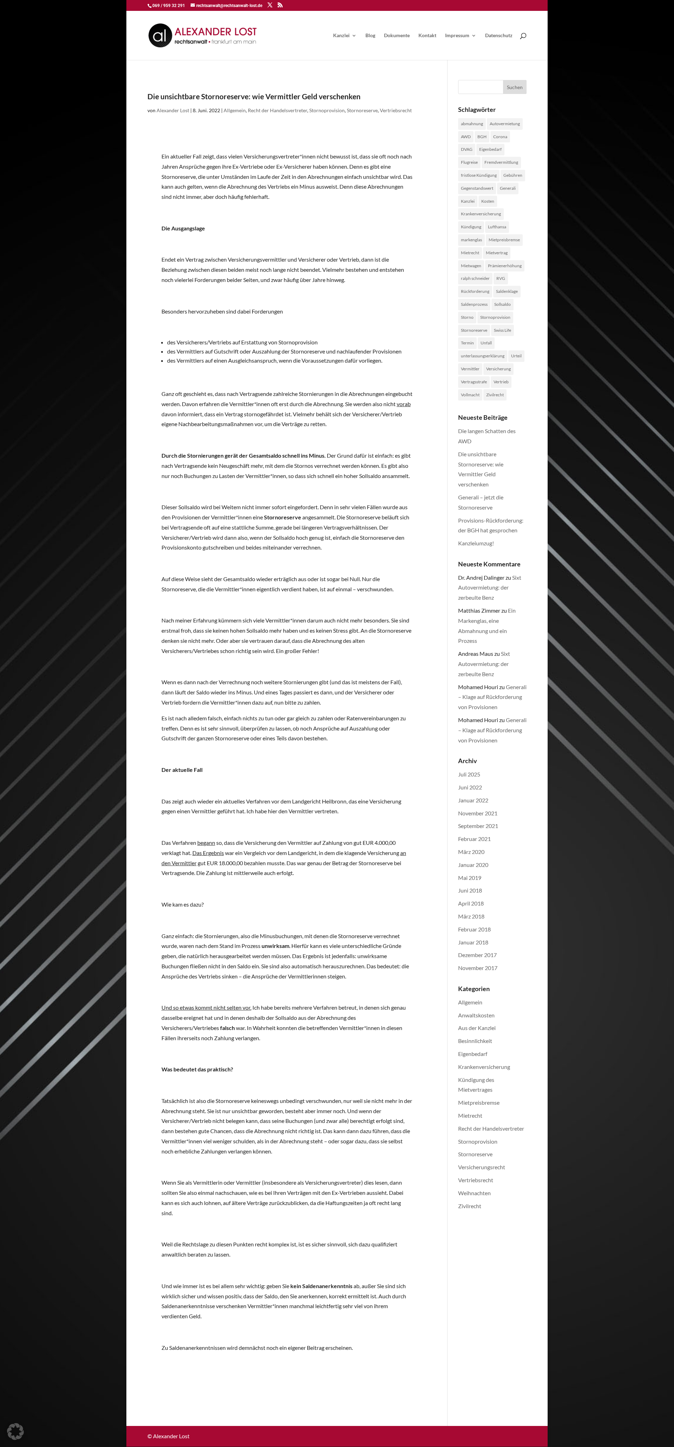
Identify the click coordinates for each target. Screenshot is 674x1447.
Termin (467, 342)
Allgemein (235, 110)
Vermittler (470, 368)
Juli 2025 (469, 774)
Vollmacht (470, 394)
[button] (15, 1431)
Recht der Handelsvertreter (277, 110)
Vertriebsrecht (396, 110)
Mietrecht (470, 252)
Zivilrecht (495, 394)
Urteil (516, 355)
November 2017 (477, 967)
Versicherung (498, 368)
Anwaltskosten (476, 1015)
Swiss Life (502, 330)
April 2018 (471, 903)
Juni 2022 (470, 787)
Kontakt (427, 35)
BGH (482, 136)
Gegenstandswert (477, 188)
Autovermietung (505, 123)
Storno (467, 317)
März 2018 (471, 916)
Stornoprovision (327, 110)
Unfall (486, 342)
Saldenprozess (474, 304)
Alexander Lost (173, 110)
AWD (466, 136)
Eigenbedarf (490, 149)
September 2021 (478, 825)
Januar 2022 (473, 800)
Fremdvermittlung (501, 162)
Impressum (457, 35)
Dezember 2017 (477, 954)
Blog (370, 35)
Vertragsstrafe (474, 381)
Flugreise (469, 162)
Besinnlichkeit (475, 1040)
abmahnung (472, 123)
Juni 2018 (470, 890)
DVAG (467, 149)
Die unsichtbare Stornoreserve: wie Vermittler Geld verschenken (254, 96)
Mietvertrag (497, 252)
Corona (500, 136)
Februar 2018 (474, 929)
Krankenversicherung (481, 213)
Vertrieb (501, 381)
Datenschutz (499, 35)
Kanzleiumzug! (476, 543)
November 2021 (477, 813)
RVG (500, 278)
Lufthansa (497, 226)
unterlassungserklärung (482, 355)
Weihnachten (474, 1193)
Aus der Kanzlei (477, 1027)
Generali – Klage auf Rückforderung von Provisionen (492, 697)
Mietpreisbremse (504, 239)
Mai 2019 (469, 877)
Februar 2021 (474, 838)
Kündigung (471, 226)
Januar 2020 (473, 864)
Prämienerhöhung (505, 265)
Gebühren (512, 175)
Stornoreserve (362, 110)
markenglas (471, 239)
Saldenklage (507, 291)
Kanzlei (341, 35)
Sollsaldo (502, 304)
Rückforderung (475, 291)
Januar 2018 (473, 942)
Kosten (487, 201)
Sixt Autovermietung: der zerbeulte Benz (489, 587)
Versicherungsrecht (481, 1167)
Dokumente (397, 35)
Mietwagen (471, 265)
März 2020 (471, 851)
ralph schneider (475, 278)
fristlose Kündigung (479, 175)
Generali (508, 188)
